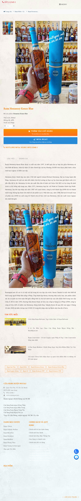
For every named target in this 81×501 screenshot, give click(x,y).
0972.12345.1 (10, 2)
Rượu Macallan (9, 433)
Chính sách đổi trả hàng (37, 442)
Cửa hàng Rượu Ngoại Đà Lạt (13, 412)
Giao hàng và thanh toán (37, 439)
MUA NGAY (40, 140)
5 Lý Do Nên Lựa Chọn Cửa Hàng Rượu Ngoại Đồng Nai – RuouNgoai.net (52, 329)
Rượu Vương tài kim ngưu (12, 446)
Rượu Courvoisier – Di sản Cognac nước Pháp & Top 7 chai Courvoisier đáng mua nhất (52, 339)
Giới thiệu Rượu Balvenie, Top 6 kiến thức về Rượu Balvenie (48, 319)
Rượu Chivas (8, 426)
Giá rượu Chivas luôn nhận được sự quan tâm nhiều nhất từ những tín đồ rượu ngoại (52, 358)
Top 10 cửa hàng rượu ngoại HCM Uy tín (21, 415)
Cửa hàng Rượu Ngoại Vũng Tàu (14, 410)
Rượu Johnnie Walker (11, 429)
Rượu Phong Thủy (9, 442)
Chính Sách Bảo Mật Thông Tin (39, 436)
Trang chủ (8, 12)
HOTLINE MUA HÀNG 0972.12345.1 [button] (21, 147)
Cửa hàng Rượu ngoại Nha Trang (14, 408)
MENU (64, 4)
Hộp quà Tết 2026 (10, 449)
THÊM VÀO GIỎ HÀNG (42, 132)
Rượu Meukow (8, 439)
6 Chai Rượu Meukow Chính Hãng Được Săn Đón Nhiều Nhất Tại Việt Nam (52, 348)
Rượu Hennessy (9, 436)
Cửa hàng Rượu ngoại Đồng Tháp (15, 405)
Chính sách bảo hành (36, 433)
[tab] (11, 159)
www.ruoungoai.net (12, 395)
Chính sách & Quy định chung (39, 429)
